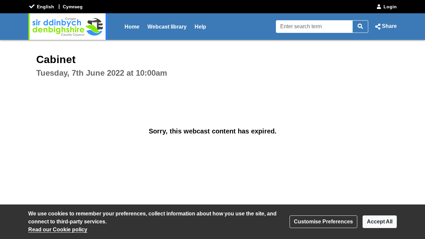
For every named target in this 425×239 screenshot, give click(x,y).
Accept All (379, 221)
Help (200, 27)
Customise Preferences (323, 221)
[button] (385, 26)
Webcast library (167, 27)
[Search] (360, 26)
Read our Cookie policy (57, 229)
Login (390, 6)
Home (132, 27)
